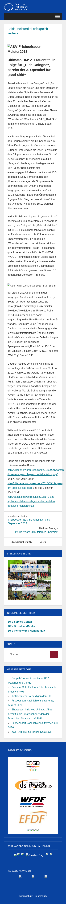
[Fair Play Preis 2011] (46, 877)
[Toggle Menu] (57, 16)
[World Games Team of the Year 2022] (33, 877)
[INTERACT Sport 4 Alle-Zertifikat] (20, 877)
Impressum (41, 896)
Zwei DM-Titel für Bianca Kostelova (32, 732)
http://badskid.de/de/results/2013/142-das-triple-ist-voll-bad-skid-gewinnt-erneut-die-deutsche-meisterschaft (31, 501)
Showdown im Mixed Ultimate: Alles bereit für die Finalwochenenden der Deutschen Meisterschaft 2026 (30, 714)
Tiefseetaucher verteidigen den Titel (32, 696)
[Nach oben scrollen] (60, 898)
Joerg (43, 542)
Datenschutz (26, 896)
